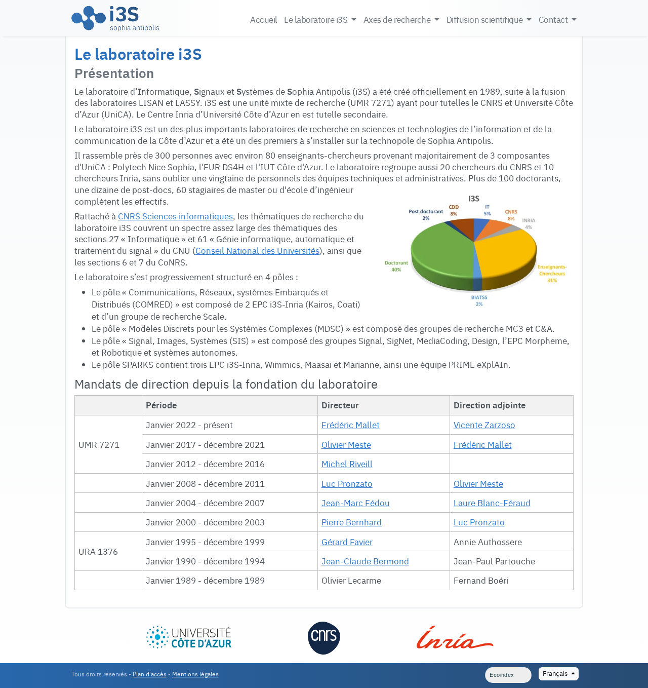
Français (556, 673)
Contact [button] (554, 19)
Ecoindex (502, 674)
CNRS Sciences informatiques (175, 215)
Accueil (263, 19)
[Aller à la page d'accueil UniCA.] (188, 633)
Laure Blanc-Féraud (492, 502)
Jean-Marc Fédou (355, 502)
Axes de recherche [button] (397, 19)
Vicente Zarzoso (484, 424)
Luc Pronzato (347, 483)
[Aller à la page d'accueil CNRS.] (324, 636)
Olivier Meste (346, 444)
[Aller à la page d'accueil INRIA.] (455, 633)
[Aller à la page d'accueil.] (115, 18)
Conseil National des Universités (257, 250)
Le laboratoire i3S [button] (316, 19)
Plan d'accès (150, 673)
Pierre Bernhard (351, 521)
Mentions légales (195, 673)
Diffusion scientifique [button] (486, 19)
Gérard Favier (347, 541)
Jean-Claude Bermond (365, 560)
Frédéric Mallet (350, 424)
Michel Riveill (347, 463)
